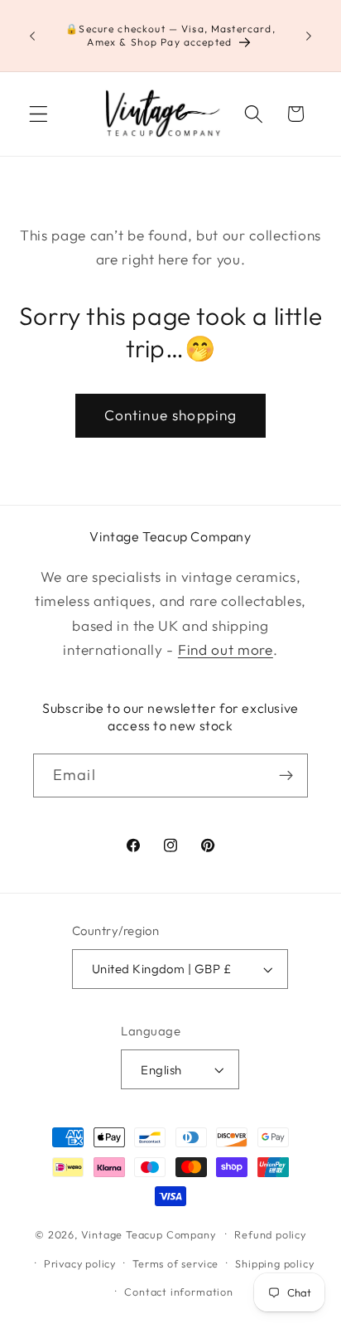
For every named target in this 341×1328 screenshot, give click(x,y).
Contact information (178, 1291)
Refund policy (269, 1234)
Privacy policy (80, 1263)
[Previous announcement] (32, 35)
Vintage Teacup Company (148, 1233)
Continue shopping (171, 415)
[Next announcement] (309, 35)
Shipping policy (274, 1263)
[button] (38, 114)
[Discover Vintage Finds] (286, 776)
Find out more (225, 649)
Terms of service (175, 1263)
